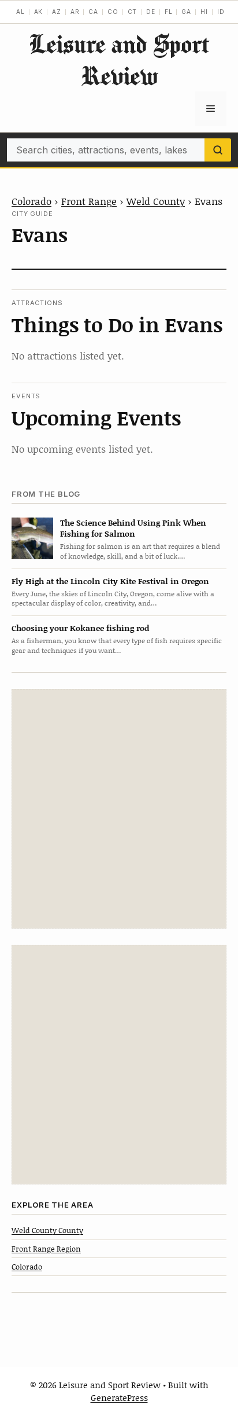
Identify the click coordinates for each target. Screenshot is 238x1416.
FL (169, 11)
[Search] (217, 150)
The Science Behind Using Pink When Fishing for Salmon (133, 528)
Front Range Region (46, 1248)
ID (221, 11)
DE (150, 11)
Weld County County (47, 1230)
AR (75, 11)
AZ (56, 11)
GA (186, 11)
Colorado (31, 201)
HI (204, 11)
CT (132, 11)
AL (20, 11)
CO (112, 11)
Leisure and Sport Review (119, 59)
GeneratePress (119, 1397)
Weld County (156, 201)
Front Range (89, 201)
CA (93, 11)
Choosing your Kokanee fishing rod (80, 628)
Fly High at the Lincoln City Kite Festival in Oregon (110, 581)
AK (38, 11)
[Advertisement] (119, 808)
